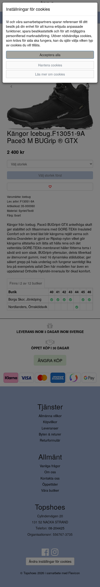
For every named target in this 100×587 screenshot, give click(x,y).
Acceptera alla (50, 54)
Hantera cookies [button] (50, 65)
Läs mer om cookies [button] (50, 74)
